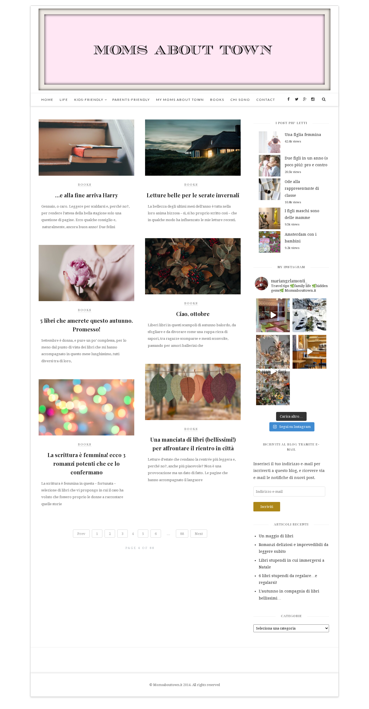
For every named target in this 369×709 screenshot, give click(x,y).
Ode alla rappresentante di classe (302, 188)
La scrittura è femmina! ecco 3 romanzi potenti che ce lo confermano (87, 463)
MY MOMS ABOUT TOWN (180, 100)
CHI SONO (240, 100)
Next (199, 534)
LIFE (64, 100)
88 (182, 534)
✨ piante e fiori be (271, 372)
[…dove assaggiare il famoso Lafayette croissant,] (309, 352)
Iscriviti (266, 507)
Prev (81, 534)
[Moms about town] (184, 49)
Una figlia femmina (303, 134)
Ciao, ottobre (193, 313)
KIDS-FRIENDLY (88, 100)
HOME (47, 100)
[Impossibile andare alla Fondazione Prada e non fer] (273, 315)
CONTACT (265, 100)
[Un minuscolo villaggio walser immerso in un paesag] (309, 315)
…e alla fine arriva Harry (86, 195)
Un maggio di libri (276, 536)
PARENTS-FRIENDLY (131, 100)
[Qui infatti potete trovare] (273, 352)
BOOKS (217, 100)
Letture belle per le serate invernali (193, 195)
